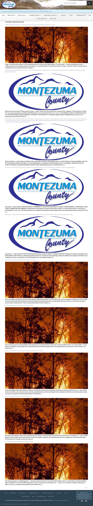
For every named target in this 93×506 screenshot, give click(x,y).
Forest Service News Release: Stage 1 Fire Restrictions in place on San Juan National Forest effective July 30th (30, 24)
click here (50, 11)
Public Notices (21, 15)
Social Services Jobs (42, 18)
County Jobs (53, 18)
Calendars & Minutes (34, 15)
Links (71, 15)
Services (63, 15)
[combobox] (74, 3)
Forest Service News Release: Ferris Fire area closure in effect (19, 305)
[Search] (89, 3)
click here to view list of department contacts (60, 500)
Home (3, 15)
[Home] (9, 5)
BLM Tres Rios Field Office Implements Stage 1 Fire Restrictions (19, 441)
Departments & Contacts (50, 15)
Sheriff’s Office (11, 15)
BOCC (90, 15)
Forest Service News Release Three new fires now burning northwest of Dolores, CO (24, 350)
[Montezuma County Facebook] (82, 501)
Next (86, 487)
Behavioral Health (81, 15)
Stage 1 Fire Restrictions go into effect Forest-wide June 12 (18, 396)
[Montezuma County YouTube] (86, 501)
